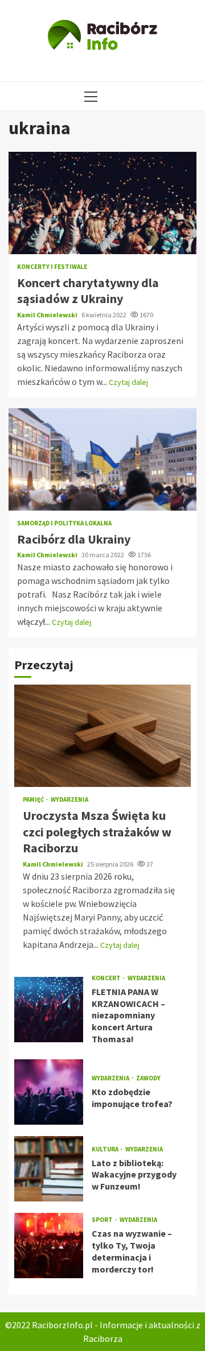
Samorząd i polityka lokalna (64, 523)
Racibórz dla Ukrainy (102, 459)
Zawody (148, 1078)
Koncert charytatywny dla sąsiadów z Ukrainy (102, 203)
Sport (103, 1220)
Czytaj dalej (128, 382)
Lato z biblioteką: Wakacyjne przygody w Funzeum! (48, 1168)
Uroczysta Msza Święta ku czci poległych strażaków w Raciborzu (102, 736)
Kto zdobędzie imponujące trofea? (48, 1092)
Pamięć (34, 800)
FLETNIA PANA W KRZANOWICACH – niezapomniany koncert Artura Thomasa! (48, 1009)
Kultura (106, 1149)
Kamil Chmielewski (48, 314)
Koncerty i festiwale (52, 267)
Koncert (107, 978)
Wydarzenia (69, 800)
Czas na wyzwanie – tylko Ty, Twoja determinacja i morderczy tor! (48, 1245)
